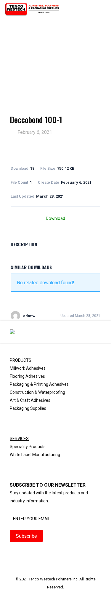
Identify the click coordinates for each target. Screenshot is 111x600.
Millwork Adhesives (28, 368)
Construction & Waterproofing (37, 392)
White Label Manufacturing (35, 454)
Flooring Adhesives (27, 376)
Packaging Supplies (28, 408)
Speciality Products (28, 446)
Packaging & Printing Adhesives (39, 384)
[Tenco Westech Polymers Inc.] (31, 8)
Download (55, 218)
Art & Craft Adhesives (30, 400)
